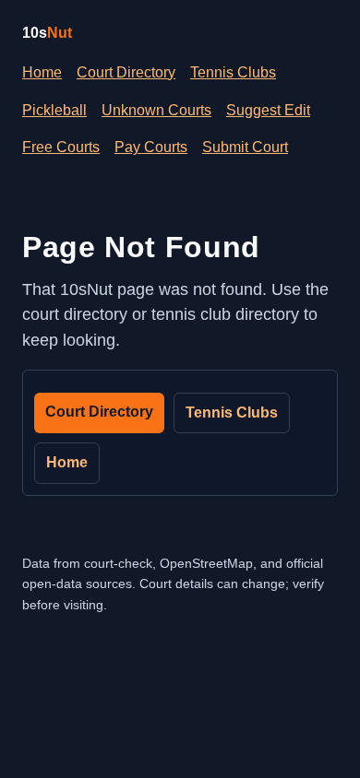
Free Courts (61, 147)
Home (42, 72)
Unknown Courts (156, 110)
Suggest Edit (268, 110)
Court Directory (126, 72)
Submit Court (245, 147)
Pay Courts (150, 147)
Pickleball (54, 110)
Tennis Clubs (233, 72)
